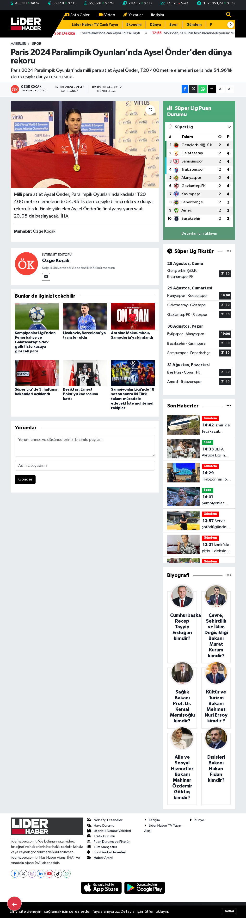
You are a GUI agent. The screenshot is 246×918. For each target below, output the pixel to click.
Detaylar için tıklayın (199, 233)
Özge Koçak (55, 260)
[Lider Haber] (26, 23)
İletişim (157, 15)
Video (109, 15)
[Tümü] (229, 406)
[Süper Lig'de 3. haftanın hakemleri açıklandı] (37, 373)
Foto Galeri (80, 15)
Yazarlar (136, 15)
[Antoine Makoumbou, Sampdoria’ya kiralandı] (133, 316)
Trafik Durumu (104, 836)
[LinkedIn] (41, 874)
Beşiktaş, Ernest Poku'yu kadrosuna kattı (80, 393)
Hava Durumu (104, 825)
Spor (173, 24)
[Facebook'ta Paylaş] (185, 89)
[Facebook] (15, 874)
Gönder (25, 479)
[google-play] (144, 888)
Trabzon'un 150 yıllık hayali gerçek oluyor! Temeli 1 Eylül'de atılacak (216, 476)
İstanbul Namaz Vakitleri (112, 831)
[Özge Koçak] (26, 264)
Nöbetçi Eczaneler (108, 820)
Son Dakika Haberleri (110, 852)
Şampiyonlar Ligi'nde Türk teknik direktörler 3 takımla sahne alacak (214, 500)
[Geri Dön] (14, 903)
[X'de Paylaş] (193, 89)
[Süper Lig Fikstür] (229, 251)
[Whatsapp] (67, 874)
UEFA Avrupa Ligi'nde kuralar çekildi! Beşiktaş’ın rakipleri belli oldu (216, 453)
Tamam (229, 911)
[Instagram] (32, 874)
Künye (199, 820)
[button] (230, 24)
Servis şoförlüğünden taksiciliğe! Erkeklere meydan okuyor (215, 524)
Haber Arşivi (103, 858)
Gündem (194, 24)
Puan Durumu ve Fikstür (112, 841)
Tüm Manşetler (105, 847)
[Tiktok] (58, 874)
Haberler (18, 43)
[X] (23, 874)
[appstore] (101, 888)
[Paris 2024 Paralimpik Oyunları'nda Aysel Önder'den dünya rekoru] (85, 144)
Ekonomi (133, 24)
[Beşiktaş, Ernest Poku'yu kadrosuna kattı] (85, 373)
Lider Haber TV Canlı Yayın (95, 24)
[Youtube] (49, 874)
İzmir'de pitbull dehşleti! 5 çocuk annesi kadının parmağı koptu (216, 548)
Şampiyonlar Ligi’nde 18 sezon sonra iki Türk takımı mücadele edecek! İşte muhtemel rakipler (132, 398)
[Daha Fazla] (212, 89)
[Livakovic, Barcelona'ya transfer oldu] (85, 316)
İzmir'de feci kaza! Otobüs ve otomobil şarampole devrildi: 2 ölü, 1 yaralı (216, 429)
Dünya (155, 24)
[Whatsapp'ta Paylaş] (202, 89)
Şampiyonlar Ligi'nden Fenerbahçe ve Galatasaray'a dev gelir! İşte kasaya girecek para (35, 342)
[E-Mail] (46, 277)
